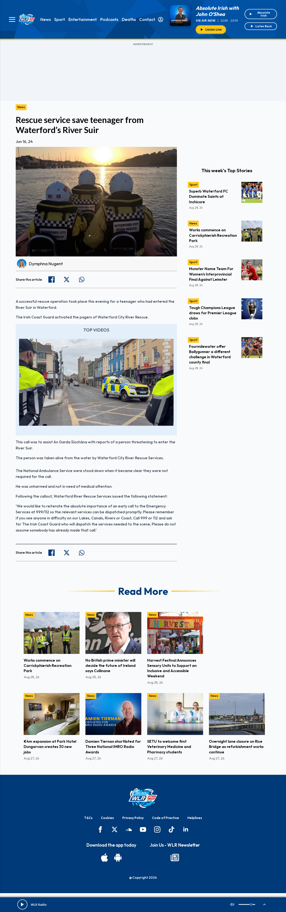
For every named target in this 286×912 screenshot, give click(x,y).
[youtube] (143, 829)
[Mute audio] (232, 904)
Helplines (194, 818)
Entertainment (82, 19)
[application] (96, 382)
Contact (147, 19)
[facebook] (100, 829)
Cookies (107, 818)
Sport (59, 19)
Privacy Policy (133, 818)
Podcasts (109, 19)
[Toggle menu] (12, 19)
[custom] (129, 829)
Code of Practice (165, 818)
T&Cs (88, 818)
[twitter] (114, 829)
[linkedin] (186, 829)
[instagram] (157, 829)
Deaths (129, 19)
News (45, 19)
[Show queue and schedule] (264, 904)
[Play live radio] (22, 904)
